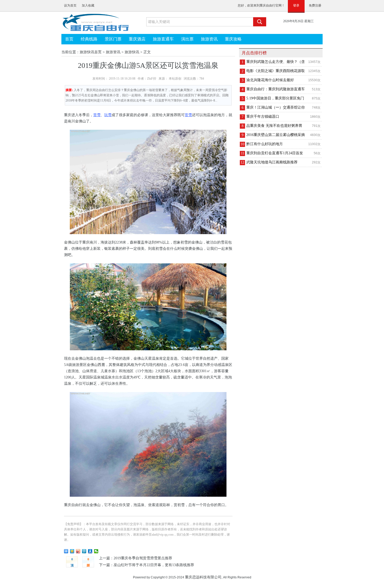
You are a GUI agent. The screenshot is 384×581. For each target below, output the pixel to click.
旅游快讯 (132, 52)
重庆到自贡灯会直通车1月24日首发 (274, 153)
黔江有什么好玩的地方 (264, 144)
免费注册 (315, 5)
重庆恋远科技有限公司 (203, 577)
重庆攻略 (233, 39)
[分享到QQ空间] (72, 551)
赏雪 (97, 115)
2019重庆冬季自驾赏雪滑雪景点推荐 (143, 558)
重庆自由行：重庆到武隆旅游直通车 (275, 89)
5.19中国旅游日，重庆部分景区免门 (275, 98)
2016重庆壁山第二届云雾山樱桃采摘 (275, 135)
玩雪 (108, 115)
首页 (69, 39)
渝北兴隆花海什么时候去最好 (270, 80)
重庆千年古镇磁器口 (262, 116)
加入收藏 (88, 5)
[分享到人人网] (90, 551)
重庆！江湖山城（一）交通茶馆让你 (275, 107)
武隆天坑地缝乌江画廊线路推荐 (272, 162)
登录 (296, 5)
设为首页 (70, 5)
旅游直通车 (163, 39)
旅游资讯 (209, 39)
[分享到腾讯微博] (84, 551)
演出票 (187, 39)
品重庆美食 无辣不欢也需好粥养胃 (274, 126)
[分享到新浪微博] (78, 551)
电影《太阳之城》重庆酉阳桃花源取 (275, 71)
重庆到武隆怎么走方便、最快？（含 (275, 62)
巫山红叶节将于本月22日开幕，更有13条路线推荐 (154, 565)
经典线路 (89, 39)
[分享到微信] (96, 551)
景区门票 (113, 39)
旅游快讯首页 (91, 52)
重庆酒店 (137, 39)
